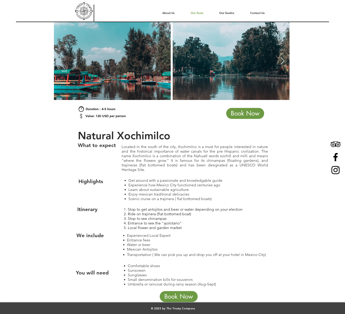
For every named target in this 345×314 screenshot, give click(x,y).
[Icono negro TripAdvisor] (335, 144)
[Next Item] (282, 61)
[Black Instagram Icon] (335, 170)
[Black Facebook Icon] (335, 157)
